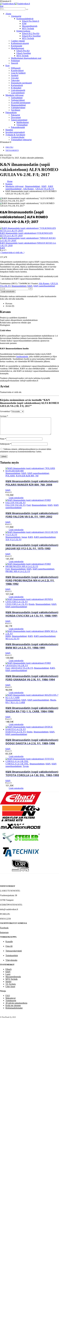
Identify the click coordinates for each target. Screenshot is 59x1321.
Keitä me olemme (13, 1005)
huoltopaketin (22, 356)
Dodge (30, 732)
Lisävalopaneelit (18, 90)
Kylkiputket (16, 88)
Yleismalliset (22, 125)
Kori (7, 65)
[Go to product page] (32, 469)
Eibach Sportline (23, 53)
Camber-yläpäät (18, 41)
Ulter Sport (10, 986)
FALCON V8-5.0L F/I (15, 505)
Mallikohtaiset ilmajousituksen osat (26, 58)
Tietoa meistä (12, 150)
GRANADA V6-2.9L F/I (22, 668)
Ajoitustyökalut (17, 137)
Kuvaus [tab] (8, 303)
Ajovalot (15, 78)
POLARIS (10, 476)
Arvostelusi (6, 411)
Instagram (4, 932)
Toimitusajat (10, 1000)
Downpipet (16, 117)
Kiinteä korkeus (23, 31)
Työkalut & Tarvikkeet (15, 135)
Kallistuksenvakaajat (20, 43)
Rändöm (9, 130)
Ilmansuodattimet (18, 105)
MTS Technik (28, 28)
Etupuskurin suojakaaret (21, 83)
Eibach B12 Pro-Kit (30, 33)
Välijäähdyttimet (18, 107)
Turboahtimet (17, 97)
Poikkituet (15, 60)
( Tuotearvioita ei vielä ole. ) (12, 252)
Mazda (53, 700)
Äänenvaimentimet (19, 120)
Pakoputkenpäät (18, 127)
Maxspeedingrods (29, 26)
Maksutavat (10, 998)
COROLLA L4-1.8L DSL (17, 764)
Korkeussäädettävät (24, 18)
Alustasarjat (16, 16)
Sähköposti (5, 444)
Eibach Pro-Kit (23, 51)
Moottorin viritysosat (14, 95)
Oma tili (9, 147)
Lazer (7, 974)
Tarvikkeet (15, 110)
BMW (8, 636)
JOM (24, 23)
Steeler (8, 981)
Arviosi (4, 416)
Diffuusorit (15, 68)
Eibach (8, 969)
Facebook (4, 928)
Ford (28, 505)
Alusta (8, 13)
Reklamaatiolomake (14, 1008)
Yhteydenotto (11, 960)
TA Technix (10, 984)
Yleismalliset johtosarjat (21, 139)
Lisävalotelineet (18, 93)
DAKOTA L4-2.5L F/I (15, 732)
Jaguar (24, 537)
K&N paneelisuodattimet (44, 286)
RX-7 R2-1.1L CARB (15, 702)
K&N (29, 286)
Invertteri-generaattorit (15, 132)
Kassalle (9, 941)
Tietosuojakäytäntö (13, 951)
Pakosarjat (15, 115)
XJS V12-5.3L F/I (13, 539)
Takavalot (15, 80)
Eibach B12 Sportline (31, 36)
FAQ (7, 995)
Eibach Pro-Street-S (30, 21)
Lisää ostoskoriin (8, 292)
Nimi (3, 439)
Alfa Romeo (44, 283)
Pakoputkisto (11, 112)
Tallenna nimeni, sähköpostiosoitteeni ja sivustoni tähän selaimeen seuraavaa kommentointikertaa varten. (25, 450)
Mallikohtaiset (22, 122)
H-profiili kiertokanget (20, 102)
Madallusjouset (17, 48)
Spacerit (14, 63)
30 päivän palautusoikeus (16, 1003)
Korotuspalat (16, 46)
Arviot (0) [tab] (9, 306)
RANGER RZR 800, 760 (27, 476)
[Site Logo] (15, 3)
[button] (1, 6)
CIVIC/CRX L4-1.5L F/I (16, 604)
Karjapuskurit (17, 85)
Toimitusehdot (11, 955)
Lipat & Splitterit (18, 73)
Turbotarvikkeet (18, 100)
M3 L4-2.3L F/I (12, 638)
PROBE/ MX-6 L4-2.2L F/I (17, 571)
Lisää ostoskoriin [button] (16, 498)
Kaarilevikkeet (17, 70)
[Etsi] (27, 9)
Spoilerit (14, 75)
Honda (31, 604)
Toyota (26, 766)
